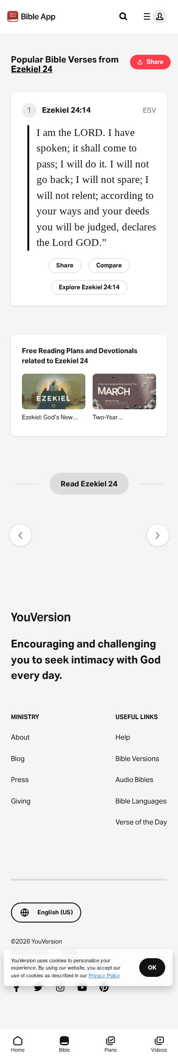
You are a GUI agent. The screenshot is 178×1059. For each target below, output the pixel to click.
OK (152, 967)
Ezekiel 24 (31, 69)
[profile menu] (153, 16)
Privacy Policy (104, 975)
